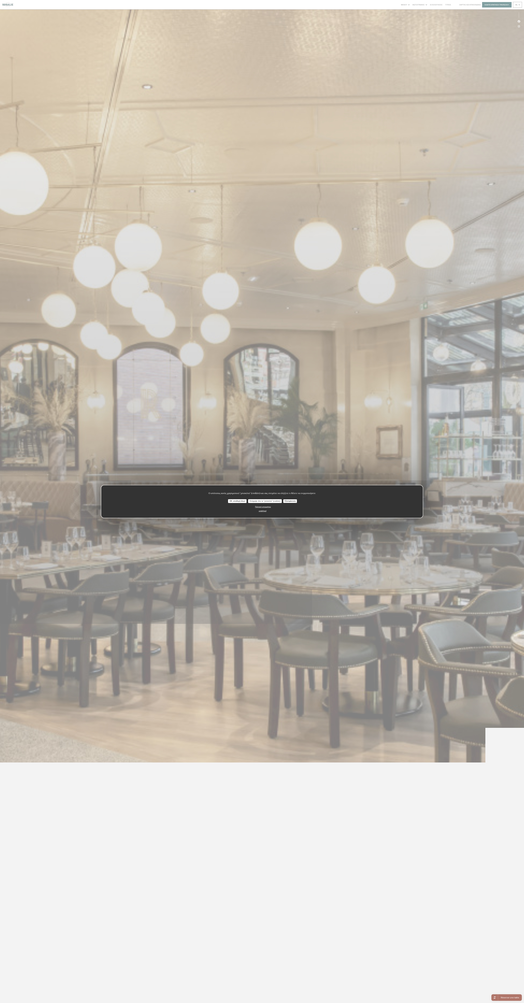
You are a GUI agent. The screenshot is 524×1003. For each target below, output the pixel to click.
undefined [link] (262, 511)
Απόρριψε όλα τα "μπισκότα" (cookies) (265, 501)
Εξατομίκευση (290, 501)
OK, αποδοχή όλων (237, 501)
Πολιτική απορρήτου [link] (263, 507)
